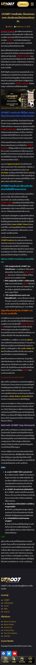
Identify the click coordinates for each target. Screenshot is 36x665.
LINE (30, 662)
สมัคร (14, 662)
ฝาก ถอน (22, 662)
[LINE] (30, 658)
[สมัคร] (14, 658)
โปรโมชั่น (6, 662)
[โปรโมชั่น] (6, 658)
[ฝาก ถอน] (22, 658)
